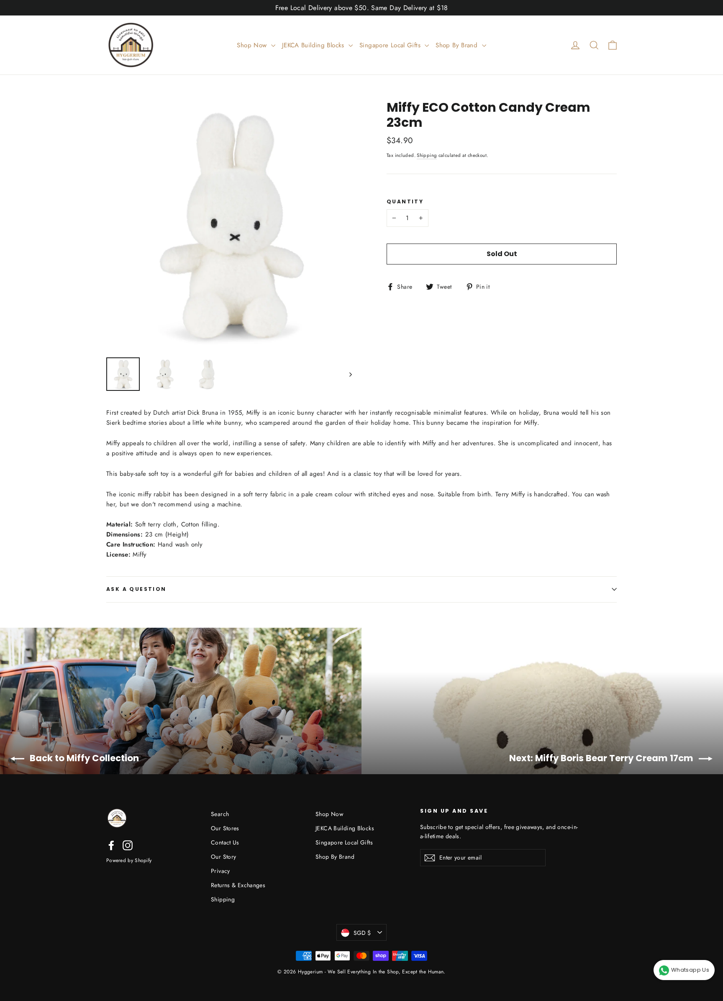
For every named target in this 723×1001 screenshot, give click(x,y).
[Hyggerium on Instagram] (128, 844)
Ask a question (136, 589)
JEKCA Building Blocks (314, 45)
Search (220, 814)
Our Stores (225, 828)
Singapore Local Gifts (391, 45)
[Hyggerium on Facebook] (111, 844)
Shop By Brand (457, 45)
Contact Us (225, 842)
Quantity (405, 202)
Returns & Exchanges (238, 885)
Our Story (223, 856)
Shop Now (253, 45)
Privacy (220, 871)
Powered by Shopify (128, 860)
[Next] (350, 374)
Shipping (427, 155)
